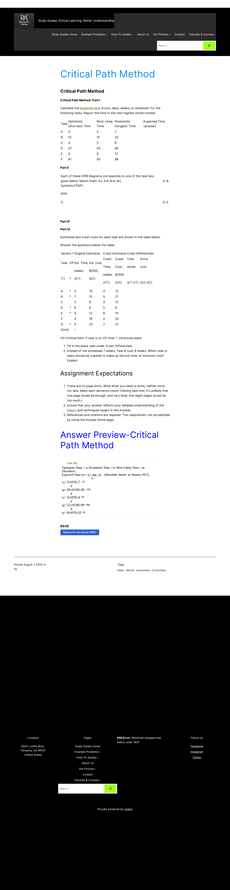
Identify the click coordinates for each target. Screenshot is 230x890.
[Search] (209, 46)
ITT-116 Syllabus (159, 570)
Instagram (197, 751)
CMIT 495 (130, 570)
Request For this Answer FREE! (79, 532)
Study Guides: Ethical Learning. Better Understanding (76, 20)
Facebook (197, 746)
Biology (121, 570)
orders (128, 809)
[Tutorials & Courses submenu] (215, 34)
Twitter (196, 757)
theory (71, 410)
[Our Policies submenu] (170, 34)
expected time (90, 108)
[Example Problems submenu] (106, 34)
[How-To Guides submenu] (132, 34)
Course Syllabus (143, 570)
